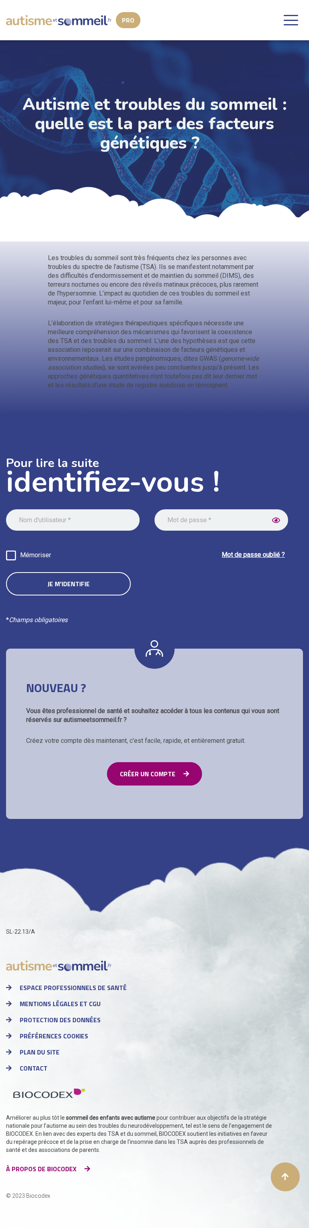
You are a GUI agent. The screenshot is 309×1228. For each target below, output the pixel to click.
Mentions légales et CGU (60, 1004)
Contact (33, 1068)
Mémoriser (35, 555)
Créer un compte (147, 774)
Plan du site (40, 1052)
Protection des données (60, 1020)
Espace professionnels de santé (73, 987)
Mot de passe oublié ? (253, 554)
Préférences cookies (54, 1036)
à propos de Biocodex (41, 1169)
